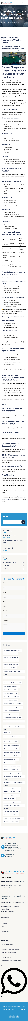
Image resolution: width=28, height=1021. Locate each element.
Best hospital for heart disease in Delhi (13, 703)
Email (4, 592)
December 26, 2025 (7, 543)
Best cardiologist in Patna (10, 667)
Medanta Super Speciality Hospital (12, 50)
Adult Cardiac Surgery (7, 944)
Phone (4, 601)
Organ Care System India (9, 798)
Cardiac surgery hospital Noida (11, 714)
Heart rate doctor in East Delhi (11, 759)
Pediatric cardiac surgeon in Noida (12, 802)
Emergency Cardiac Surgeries (9, 952)
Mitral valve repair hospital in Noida (12, 791)
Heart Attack (7, 732)
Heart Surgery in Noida (9, 762)
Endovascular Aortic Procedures (10, 955)
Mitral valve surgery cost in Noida (11, 795)
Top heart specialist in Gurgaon (11, 814)
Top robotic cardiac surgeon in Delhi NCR (13, 818)
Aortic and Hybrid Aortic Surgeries (10, 949)
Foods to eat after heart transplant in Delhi (12, 727)
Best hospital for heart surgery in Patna (13, 707)
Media (3, 928)
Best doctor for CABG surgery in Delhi (12, 682)
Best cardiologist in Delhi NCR (11, 664)
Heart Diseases (17, 35)
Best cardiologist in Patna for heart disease (12, 672)
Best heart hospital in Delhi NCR (11, 686)
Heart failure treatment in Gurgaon (12, 755)
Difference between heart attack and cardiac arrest (12, 721)
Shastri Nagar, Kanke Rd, (7, 908)
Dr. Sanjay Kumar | (16, 1006)
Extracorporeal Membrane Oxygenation (11, 960)
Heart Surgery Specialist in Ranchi (12, 766)
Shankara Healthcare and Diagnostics (11, 902)
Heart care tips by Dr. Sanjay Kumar (12, 752)
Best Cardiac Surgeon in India (11, 653)
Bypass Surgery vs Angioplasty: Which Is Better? (11, 40)
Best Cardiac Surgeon (10, 562)
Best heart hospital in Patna (10, 689)
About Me (4, 923)
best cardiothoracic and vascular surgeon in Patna (13, 677)
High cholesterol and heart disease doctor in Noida (13, 783)
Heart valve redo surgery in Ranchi (12, 769)
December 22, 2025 (7, 550)
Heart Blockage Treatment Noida (11, 745)
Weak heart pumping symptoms (11, 821)
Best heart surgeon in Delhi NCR (11, 696)
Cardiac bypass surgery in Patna (11, 710)
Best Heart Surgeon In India (10, 700)
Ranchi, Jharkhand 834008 (7, 911)
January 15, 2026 (6, 537)
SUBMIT (14, 634)
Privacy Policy (5, 931)
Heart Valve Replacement (9, 535)
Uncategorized (8, 568)
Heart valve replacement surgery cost (12, 773)
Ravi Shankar (5, 35)
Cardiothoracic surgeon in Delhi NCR (12, 717)
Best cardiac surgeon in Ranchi (11, 660)
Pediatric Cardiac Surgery (8, 947)
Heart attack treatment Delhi (11, 741)
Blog (3, 926)
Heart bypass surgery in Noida (11, 748)
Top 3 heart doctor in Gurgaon (11, 811)
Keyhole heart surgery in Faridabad (12, 788)
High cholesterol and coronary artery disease (12, 777)
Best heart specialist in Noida (10, 693)
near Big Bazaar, (5, 909)
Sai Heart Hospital (6, 891)
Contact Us (4, 934)
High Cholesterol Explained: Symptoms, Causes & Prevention (12, 547)
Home (3, 920)
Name (4, 582)
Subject (5, 610)
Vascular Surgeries (6, 957)
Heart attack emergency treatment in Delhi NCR (14, 736)
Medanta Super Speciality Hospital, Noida (11, 885)
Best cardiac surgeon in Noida (11, 657)
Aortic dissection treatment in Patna (12, 650)
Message (5, 620)
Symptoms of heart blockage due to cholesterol (12, 806)
